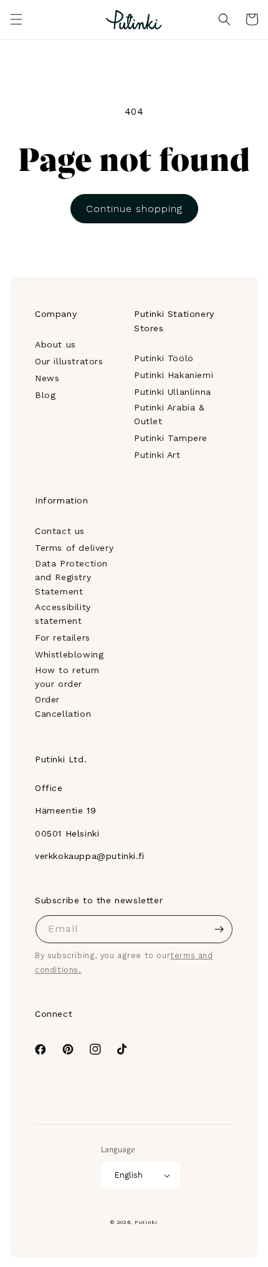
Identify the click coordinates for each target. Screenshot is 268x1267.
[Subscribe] (218, 929)
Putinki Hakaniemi (173, 375)
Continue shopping (134, 209)
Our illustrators (69, 361)
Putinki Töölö (164, 358)
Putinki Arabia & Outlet (169, 414)
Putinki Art (157, 455)
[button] (16, 19)
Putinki (146, 1222)
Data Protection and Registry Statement (71, 577)
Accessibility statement (63, 614)
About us (55, 344)
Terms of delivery (74, 548)
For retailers (62, 638)
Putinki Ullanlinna (172, 392)
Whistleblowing (69, 654)
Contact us (60, 531)
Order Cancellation (63, 706)
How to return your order (67, 677)
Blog (45, 395)
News (47, 378)
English (128, 1175)
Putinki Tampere (171, 438)
